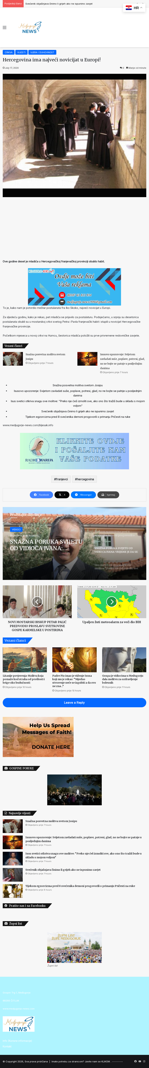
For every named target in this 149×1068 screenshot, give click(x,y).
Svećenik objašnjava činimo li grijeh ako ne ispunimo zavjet (77, 411)
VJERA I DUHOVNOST (42, 52)
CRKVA (9, 52)
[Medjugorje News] (30, 27)
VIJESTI (21, 52)
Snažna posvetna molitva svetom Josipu (78, 385)
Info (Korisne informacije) (17, 1040)
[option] (74, 543)
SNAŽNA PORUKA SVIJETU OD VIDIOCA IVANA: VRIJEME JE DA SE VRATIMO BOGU (46, 544)
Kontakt (7, 1046)
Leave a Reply (74, 702)
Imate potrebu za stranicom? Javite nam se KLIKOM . (81, 1061)
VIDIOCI (16, 529)
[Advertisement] (74, 228)
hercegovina (85, 479)
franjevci (62, 479)
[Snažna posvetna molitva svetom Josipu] (13, 359)
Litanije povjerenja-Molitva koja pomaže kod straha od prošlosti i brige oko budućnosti (24, 679)
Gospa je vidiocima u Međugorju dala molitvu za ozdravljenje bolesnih (122, 679)
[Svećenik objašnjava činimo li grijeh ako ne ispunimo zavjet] (13, 875)
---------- (117, 1061)
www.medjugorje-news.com (19, 1008)
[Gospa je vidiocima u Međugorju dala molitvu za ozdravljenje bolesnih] (124, 659)
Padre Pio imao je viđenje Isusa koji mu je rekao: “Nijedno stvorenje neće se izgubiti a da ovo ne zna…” (74, 681)
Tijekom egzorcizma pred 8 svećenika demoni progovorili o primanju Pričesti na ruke (73, 3)
